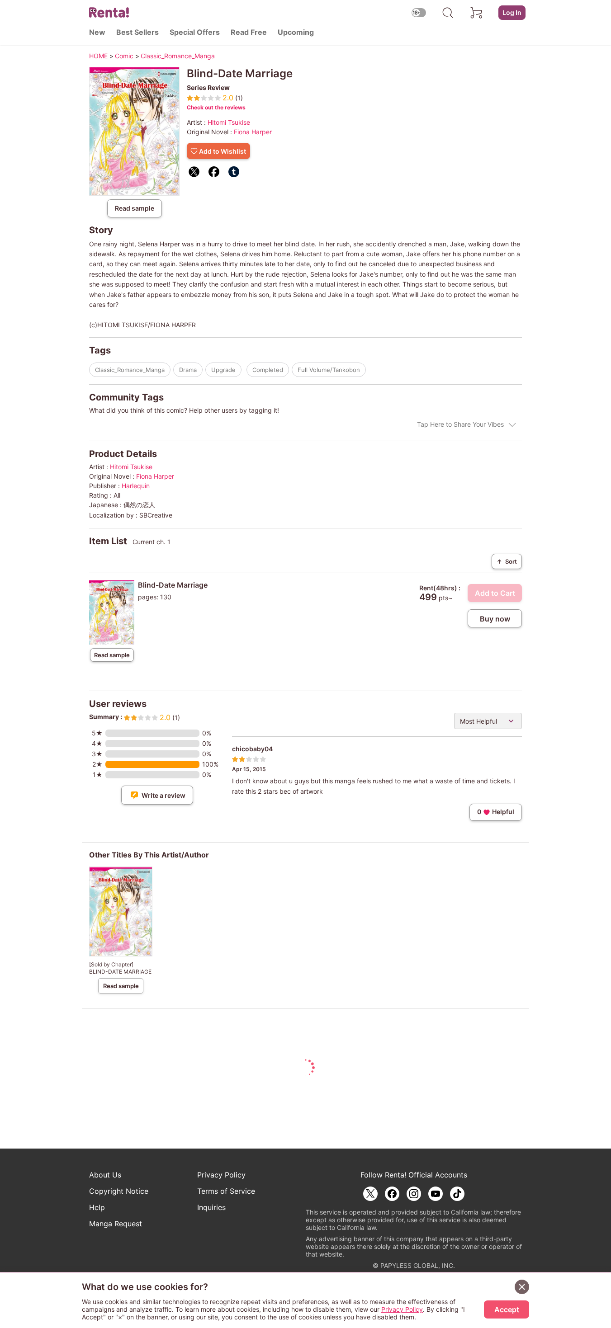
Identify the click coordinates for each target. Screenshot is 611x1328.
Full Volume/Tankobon (329, 369)
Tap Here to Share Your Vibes (460, 424)
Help (97, 1207)
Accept (506, 1309)
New (97, 32)
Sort (507, 561)
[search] (447, 12)
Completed (267, 369)
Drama (188, 369)
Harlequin (136, 486)
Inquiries (211, 1207)
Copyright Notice (118, 1191)
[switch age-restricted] (419, 12)
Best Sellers (137, 32)
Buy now (495, 618)
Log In (511, 12)
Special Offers (195, 32)
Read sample (134, 208)
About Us (105, 1174)
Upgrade (223, 369)
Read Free (249, 32)
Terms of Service (226, 1191)
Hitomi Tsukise (229, 122)
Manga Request (115, 1223)
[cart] (476, 12)
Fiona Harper (253, 132)
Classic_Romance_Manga (130, 369)
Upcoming (296, 32)
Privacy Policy (221, 1174)
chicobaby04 (252, 749)
